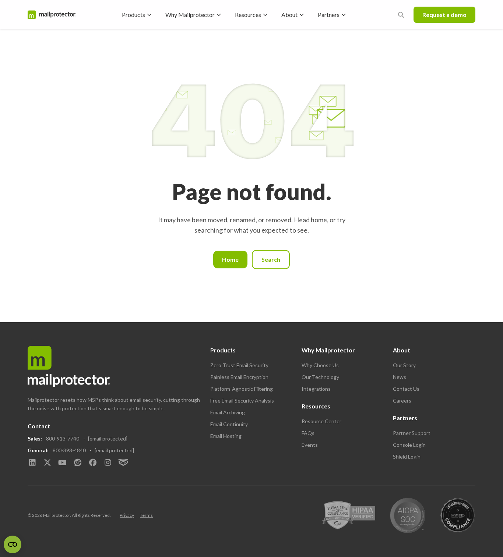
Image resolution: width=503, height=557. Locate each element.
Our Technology (320, 377)
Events (310, 445)
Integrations (316, 389)
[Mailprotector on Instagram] (107, 463)
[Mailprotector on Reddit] (77, 463)
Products (133, 14)
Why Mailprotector (190, 14)
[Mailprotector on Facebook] (92, 463)
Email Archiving (227, 412)
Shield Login (407, 456)
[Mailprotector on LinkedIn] (32, 463)
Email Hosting (226, 436)
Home (230, 259)
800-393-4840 (69, 450)
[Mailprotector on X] (47, 463)
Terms (146, 515)
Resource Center (321, 421)
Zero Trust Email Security (239, 365)
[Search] (401, 15)
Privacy (127, 515)
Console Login (409, 445)
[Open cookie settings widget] (12, 544)
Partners (329, 14)
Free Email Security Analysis (242, 400)
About (289, 14)
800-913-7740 (62, 438)
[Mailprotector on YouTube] (62, 463)
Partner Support (411, 433)
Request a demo (444, 14)
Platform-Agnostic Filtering (241, 389)
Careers (402, 400)
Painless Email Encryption (239, 377)
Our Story (404, 365)
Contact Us (406, 389)
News (399, 377)
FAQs (308, 433)
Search (270, 259)
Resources (248, 14)
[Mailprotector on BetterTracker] (122, 463)
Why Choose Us (320, 365)
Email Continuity (229, 424)
